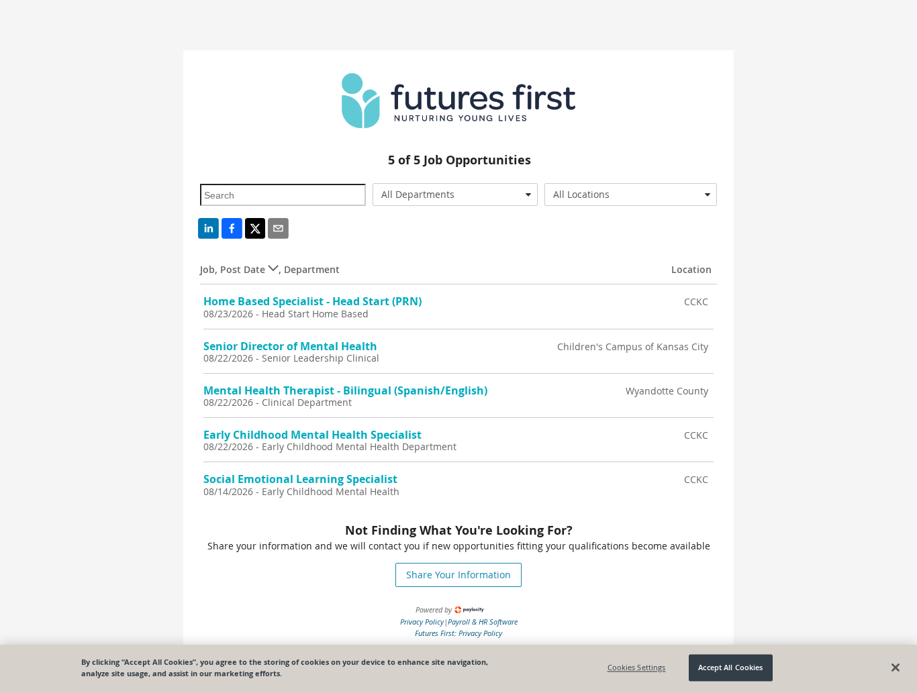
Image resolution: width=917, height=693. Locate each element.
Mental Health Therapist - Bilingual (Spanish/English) (345, 390)
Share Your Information (458, 574)
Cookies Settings (637, 668)
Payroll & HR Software (483, 622)
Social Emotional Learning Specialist (300, 479)
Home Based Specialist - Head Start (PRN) (312, 301)
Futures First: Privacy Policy (458, 633)
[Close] (895, 667)
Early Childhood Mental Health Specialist (312, 434)
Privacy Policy (422, 622)
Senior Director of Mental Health (290, 346)
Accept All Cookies (730, 668)
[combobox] (455, 194)
